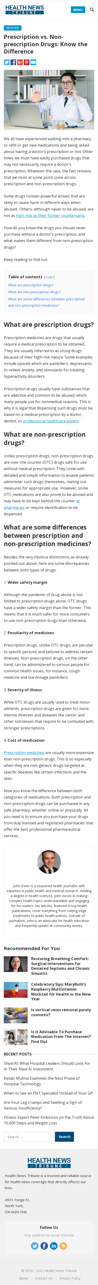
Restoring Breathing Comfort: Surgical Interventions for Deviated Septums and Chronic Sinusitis (60, 966)
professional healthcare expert (50, 421)
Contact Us (43, 1278)
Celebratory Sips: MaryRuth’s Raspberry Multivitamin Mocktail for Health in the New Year (61, 992)
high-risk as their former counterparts (50, 215)
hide (49, 277)
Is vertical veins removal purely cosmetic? (61, 1012)
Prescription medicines (24, 752)
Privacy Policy (69, 1278)
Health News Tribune (60, 1270)
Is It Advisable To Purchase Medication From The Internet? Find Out (61, 1036)
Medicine (12, 28)
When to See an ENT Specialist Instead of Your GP (48, 1093)
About (23, 1278)
